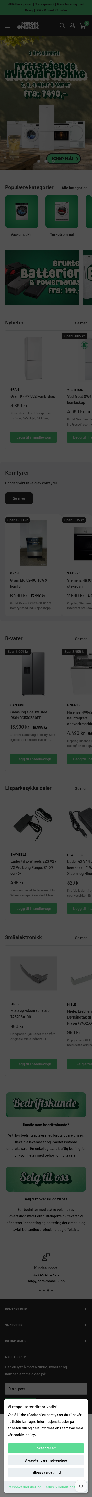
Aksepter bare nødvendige (46, 1460)
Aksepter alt (46, 1448)
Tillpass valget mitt (46, 1472)
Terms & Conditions (59, 1487)
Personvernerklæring (24, 1487)
